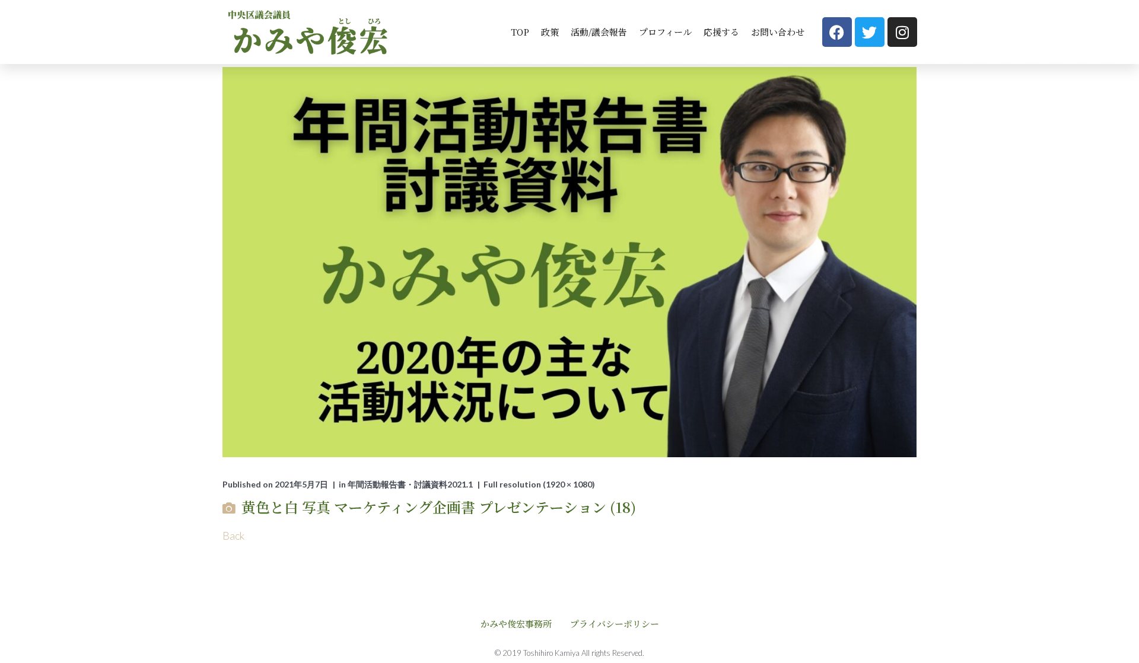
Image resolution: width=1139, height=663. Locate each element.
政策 (550, 32)
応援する (721, 32)
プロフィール (665, 32)
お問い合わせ (777, 32)
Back (233, 535)
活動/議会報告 (599, 32)
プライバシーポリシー (614, 623)
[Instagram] (902, 32)
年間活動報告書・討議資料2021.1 (410, 484)
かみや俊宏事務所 (516, 623)
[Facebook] (837, 32)
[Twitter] (870, 32)
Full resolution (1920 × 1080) (539, 484)
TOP (520, 32)
